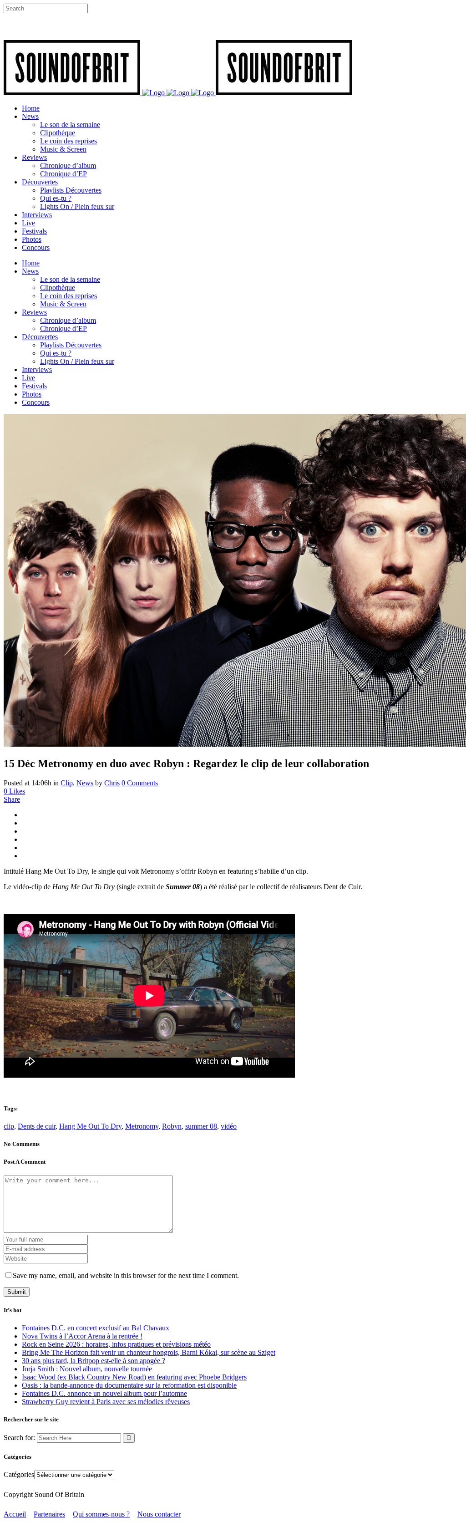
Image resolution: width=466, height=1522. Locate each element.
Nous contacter (159, 1514)
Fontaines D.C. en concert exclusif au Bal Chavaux (95, 1328)
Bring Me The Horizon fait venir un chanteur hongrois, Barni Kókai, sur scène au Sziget (148, 1352)
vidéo (229, 1126)
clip (9, 1126)
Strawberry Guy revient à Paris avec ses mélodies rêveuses (106, 1401)
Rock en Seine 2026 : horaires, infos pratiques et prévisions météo (116, 1344)
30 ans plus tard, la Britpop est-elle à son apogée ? (93, 1360)
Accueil (15, 1514)
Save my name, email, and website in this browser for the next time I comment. (126, 1275)
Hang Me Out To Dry (90, 1126)
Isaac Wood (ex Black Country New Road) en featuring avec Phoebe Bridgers (134, 1377)
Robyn (172, 1126)
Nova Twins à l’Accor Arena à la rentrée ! (82, 1336)
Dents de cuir (37, 1126)
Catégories (19, 1474)
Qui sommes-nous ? (101, 1514)
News (84, 783)
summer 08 (201, 1126)
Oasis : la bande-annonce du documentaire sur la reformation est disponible (129, 1385)
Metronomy (141, 1126)
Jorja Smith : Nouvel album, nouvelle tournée (87, 1369)
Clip (67, 783)
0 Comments (140, 783)
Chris (112, 783)
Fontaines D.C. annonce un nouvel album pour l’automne (104, 1393)
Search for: (19, 1437)
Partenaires (49, 1514)
